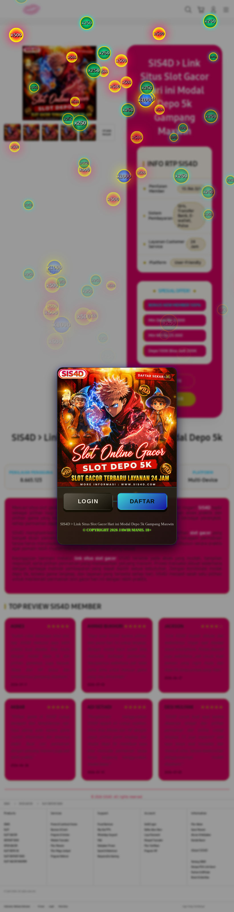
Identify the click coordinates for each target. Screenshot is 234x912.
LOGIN (88, 501)
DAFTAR (142, 501)
